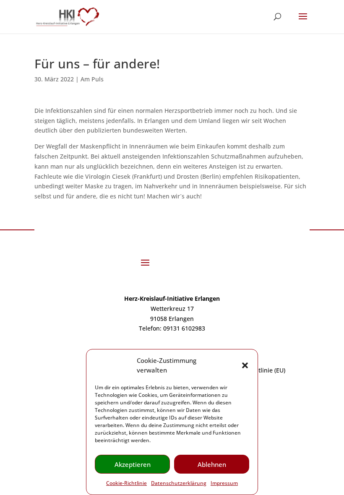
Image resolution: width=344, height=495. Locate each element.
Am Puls (92, 79)
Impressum (224, 483)
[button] (245, 365)
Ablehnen (212, 464)
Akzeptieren (133, 464)
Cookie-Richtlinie (126, 483)
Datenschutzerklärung (178, 483)
